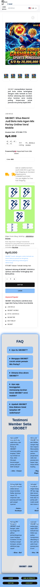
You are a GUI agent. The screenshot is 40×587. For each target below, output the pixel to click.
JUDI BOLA (9, 114)
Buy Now (15, 247)
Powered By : (9, 152)
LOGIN (20, 291)
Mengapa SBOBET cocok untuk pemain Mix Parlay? (18, 361)
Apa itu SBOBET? (19, 350)
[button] (33, 17)
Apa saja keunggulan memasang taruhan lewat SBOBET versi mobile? (18, 390)
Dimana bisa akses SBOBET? (19, 374)
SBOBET (11, 89)
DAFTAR (20, 285)
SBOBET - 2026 (25, 566)
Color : (10, 159)
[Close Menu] (3, 4)
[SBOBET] (9, 4)
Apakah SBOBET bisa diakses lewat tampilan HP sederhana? (18, 408)
